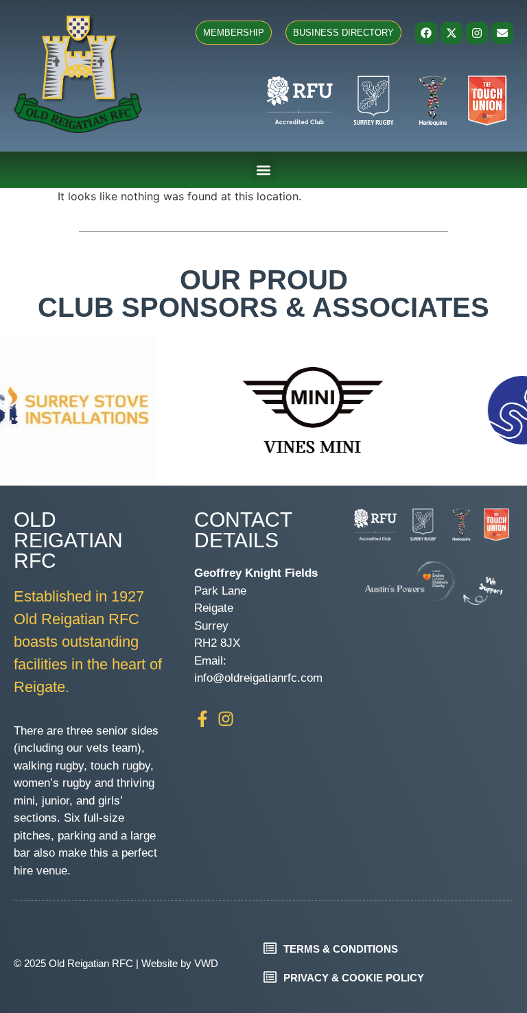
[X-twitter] (451, 33)
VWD (206, 963)
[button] (264, 169)
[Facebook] (426, 33)
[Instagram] (477, 33)
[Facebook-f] (202, 719)
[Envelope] (502, 33)
